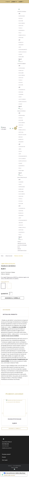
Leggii (20, 96)
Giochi (20, 151)
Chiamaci (14, 1)
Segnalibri (21, 56)
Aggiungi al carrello (12, 298)
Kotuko (16, 467)
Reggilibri (21, 72)
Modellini (21, 70)
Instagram (16, 451)
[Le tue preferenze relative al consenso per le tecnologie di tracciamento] (2, 474)
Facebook (12, 451)
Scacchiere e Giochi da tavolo (22, 25)
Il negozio (8, 1)
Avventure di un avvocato (14, 419)
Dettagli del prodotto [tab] (10, 314)
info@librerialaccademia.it (7, 448)
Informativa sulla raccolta (8, 475)
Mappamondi (22, 15)
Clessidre (21, 94)
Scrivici (21, 1)
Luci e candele (22, 99)
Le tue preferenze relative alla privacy (15, 473)
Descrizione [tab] (6, 309)
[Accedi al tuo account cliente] (19, 9)
